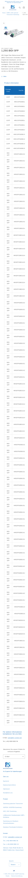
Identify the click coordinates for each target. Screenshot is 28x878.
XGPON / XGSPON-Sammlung (12, 807)
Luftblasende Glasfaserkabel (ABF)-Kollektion (14, 816)
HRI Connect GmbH (13, 873)
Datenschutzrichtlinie (9, 785)
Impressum (6, 789)
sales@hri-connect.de (15, 738)
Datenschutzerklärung (16, 876)
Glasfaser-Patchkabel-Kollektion (13, 827)
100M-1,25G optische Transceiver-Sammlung (13, 13)
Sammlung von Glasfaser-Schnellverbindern (11, 822)
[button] (4, 8)
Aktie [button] (4, 76)
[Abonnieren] (23, 756)
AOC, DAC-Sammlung (9, 811)
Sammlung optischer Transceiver (13, 803)
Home (4, 12)
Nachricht (6, 781)
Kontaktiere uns (8, 792)
